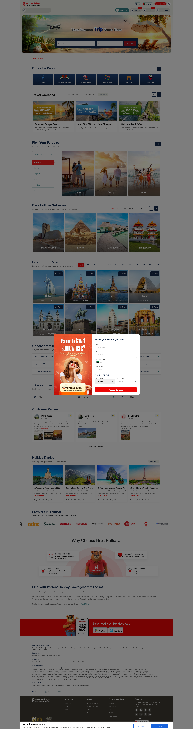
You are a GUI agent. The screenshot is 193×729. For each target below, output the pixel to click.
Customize (141, 726)
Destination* (99, 366)
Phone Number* (100, 359)
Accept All (159, 726)
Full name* (99, 352)
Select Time (99, 378)
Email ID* (98, 344)
